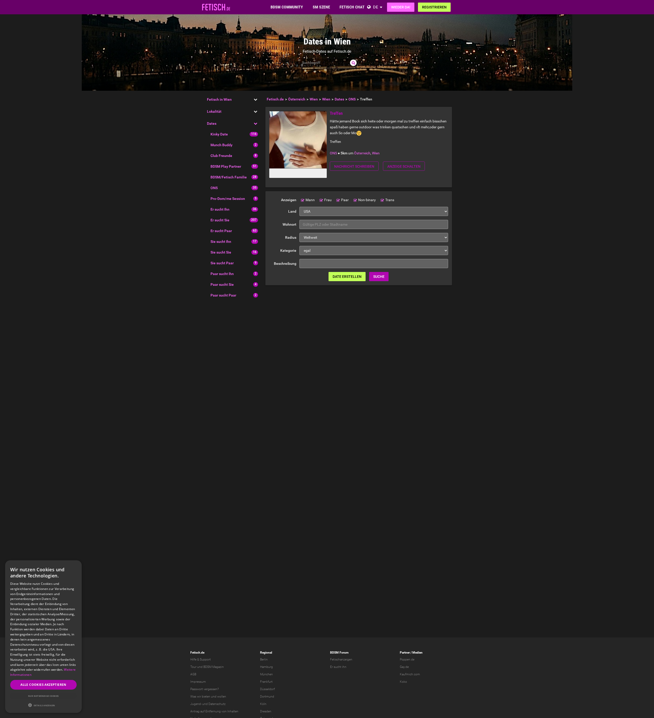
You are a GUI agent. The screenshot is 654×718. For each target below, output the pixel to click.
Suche (378, 277)
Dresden (265, 711)
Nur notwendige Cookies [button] (43, 695)
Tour (193, 667)
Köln (263, 704)
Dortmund (267, 696)
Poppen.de (407, 659)
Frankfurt (266, 681)
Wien (376, 153)
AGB (193, 674)
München (266, 674)
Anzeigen (288, 200)
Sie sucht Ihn (221, 242)
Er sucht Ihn (220, 209)
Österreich (362, 153)
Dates (211, 123)
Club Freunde (221, 156)
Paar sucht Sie (222, 284)
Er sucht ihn (338, 667)
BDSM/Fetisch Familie (229, 177)
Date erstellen (347, 277)
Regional (266, 652)
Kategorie (288, 250)
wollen (221, 696)
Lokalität (214, 111)
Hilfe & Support (200, 659)
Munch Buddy (221, 145)
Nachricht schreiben (354, 166)
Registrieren (434, 7)
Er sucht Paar (221, 231)
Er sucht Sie (220, 220)
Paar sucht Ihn (222, 274)
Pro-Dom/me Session (228, 199)
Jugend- (196, 704)
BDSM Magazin (213, 667)
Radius (290, 237)
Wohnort (289, 224)
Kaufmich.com (410, 674)
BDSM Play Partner (226, 166)
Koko (403, 681)
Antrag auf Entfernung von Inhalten (214, 711)
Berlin (264, 659)
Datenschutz (217, 704)
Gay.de (404, 667)
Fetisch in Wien (219, 99)
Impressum (198, 681)
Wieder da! (400, 7)
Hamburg (266, 667)
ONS (214, 188)
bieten (206, 696)
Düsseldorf (267, 689)
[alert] (43, 636)
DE (375, 7)
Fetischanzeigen (341, 659)
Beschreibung (285, 263)
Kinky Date (219, 134)
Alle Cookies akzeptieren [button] (43, 684)
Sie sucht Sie (221, 252)
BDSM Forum (339, 652)
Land (292, 211)
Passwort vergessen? (204, 689)
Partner (405, 652)
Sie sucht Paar (222, 263)
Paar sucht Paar (223, 295)
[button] (43, 705)
